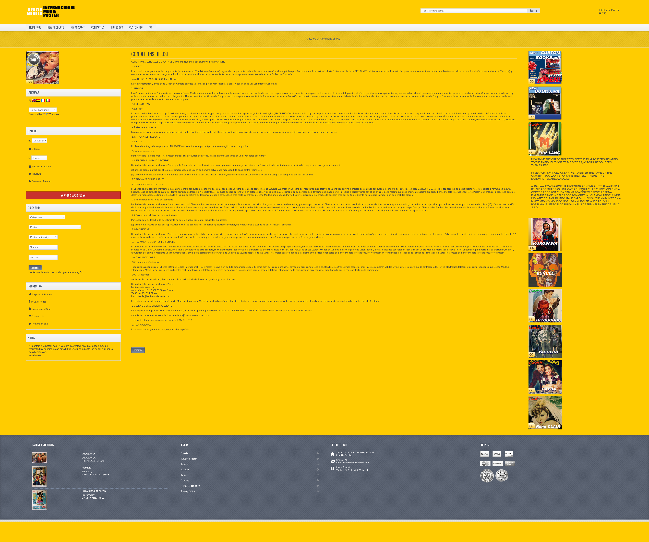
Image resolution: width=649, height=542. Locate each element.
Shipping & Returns (42, 294)
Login (184, 474)
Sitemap (185, 480)
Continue (138, 350)
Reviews (36, 173)
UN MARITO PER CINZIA (94, 491)
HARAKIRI (86, 467)
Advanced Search (41, 166)
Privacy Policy (188, 491)
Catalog (311, 38)
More (101, 460)
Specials (185, 453)
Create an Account (41, 181)
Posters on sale (40, 323)
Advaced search (189, 458)
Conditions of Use (330, 38)
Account (185, 469)
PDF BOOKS (117, 27)
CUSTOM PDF (136, 27)
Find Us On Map (344, 455)
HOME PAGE (35, 27)
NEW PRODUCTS (55, 27)
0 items (36, 149)
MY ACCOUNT (78, 27)
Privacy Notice (38, 301)
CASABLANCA (88, 453)
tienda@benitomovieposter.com (352, 462)
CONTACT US (97, 27)
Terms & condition (190, 485)
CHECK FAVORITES (73, 195)
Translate (54, 114)
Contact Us (38, 316)
